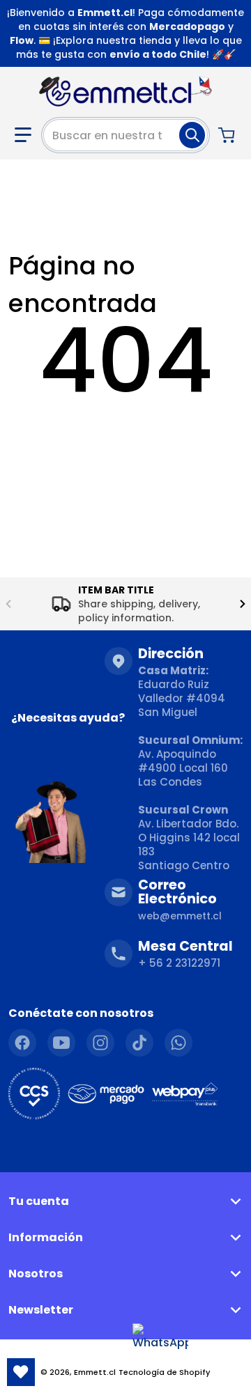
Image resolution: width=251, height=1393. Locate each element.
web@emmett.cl (180, 916)
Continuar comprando (126, 431)
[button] (23, 135)
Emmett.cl (95, 1372)
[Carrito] (228, 135)
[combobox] (125, 135)
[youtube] (61, 1043)
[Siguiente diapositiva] (242, 603)
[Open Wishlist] (21, 1372)
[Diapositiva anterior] (8, 603)
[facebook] (22, 1043)
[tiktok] (139, 1043)
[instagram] (100, 1043)
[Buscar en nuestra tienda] (192, 135)
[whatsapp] (178, 1043)
